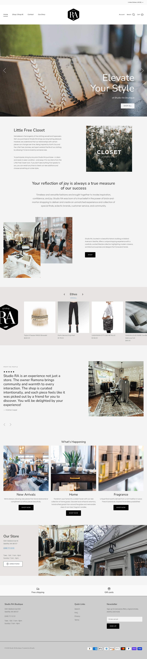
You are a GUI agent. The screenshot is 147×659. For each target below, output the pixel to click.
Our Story (41, 14)
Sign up (113, 626)
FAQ (76, 613)
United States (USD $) (134, 2)
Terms (77, 620)
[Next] (142, 70)
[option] (73, 71)
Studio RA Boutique (16, 648)
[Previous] (4, 70)
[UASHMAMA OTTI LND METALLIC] (107, 317)
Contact (31, 14)
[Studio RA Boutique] (73, 14)
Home (5, 14)
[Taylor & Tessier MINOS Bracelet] (39, 317)
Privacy (77, 616)
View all (73, 297)
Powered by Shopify (28, 648)
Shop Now (26, 507)
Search (77, 609)
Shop (90, 255)
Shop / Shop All (17, 14)
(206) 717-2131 (8, 548)
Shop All (128, 106)
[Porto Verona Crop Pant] (73, 317)
